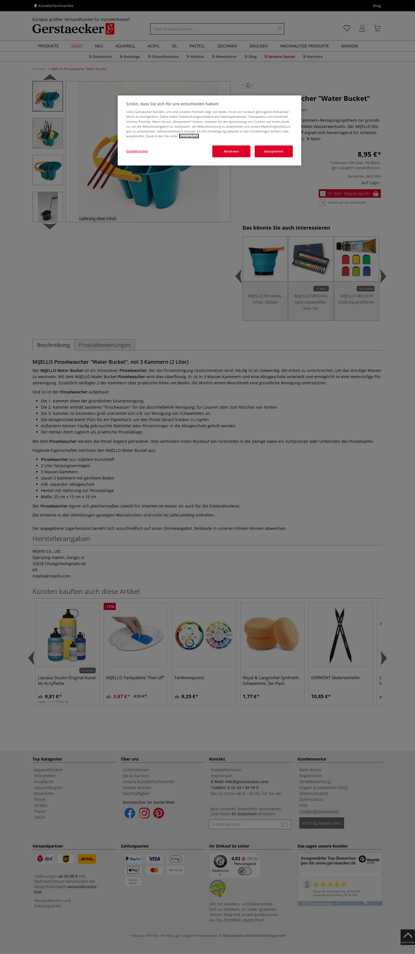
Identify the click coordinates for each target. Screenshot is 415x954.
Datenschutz (189, 136)
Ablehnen (231, 151)
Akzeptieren (273, 151)
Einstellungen (137, 151)
